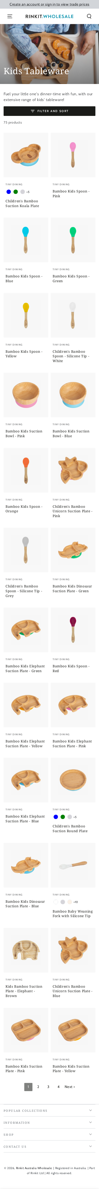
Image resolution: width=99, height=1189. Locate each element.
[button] (89, 16)
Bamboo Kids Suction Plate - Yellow (71, 1068)
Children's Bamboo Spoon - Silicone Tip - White (71, 356)
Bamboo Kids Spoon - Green (71, 278)
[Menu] (10, 16)
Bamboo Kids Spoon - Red (71, 668)
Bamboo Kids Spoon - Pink (71, 193)
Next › (70, 1087)
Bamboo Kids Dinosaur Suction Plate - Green (72, 588)
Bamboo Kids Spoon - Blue (24, 278)
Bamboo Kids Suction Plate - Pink (24, 1068)
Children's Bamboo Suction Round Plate (70, 828)
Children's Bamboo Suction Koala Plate (22, 203)
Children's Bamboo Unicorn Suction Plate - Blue (73, 991)
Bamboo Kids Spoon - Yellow (24, 353)
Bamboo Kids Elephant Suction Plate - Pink (72, 743)
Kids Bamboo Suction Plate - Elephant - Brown (24, 991)
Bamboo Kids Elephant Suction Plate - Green (25, 668)
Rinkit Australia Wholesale (34, 1168)
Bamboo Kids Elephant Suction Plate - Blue (25, 818)
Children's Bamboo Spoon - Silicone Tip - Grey (24, 591)
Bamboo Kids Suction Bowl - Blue (71, 433)
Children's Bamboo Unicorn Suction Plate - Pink (73, 511)
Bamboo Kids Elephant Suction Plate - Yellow (25, 743)
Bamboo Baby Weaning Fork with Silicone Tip (73, 913)
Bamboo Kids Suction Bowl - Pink (24, 433)
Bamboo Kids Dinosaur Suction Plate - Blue (25, 903)
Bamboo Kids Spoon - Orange (24, 509)
